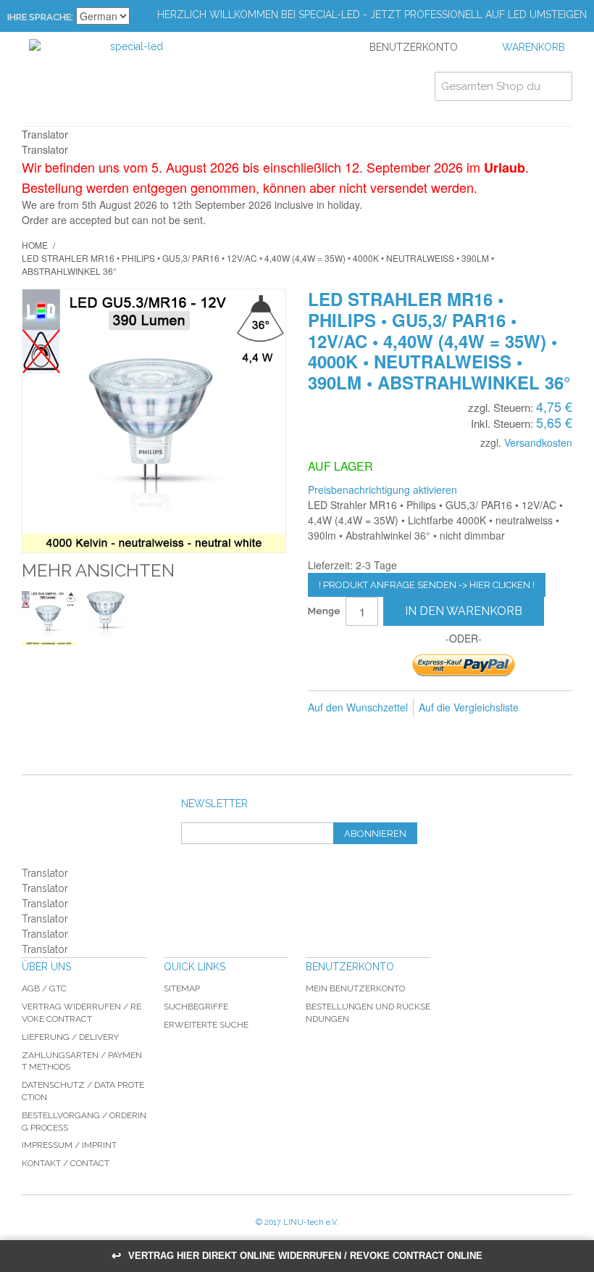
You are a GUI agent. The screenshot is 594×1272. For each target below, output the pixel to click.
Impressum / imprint (69, 1145)
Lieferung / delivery (70, 1037)
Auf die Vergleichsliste (469, 707)
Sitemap (182, 988)
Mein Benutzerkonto (355, 988)
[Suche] (557, 86)
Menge (324, 611)
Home (35, 245)
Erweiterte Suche (206, 1025)
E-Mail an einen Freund (322, 731)
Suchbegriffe (196, 1007)
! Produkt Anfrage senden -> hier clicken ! (427, 584)
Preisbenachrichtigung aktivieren (382, 489)
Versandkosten (538, 442)
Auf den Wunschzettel (358, 707)
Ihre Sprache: (40, 17)
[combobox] (503, 86)
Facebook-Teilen (351, 731)
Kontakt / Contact (65, 1163)
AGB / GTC (44, 988)
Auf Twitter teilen (380, 731)
